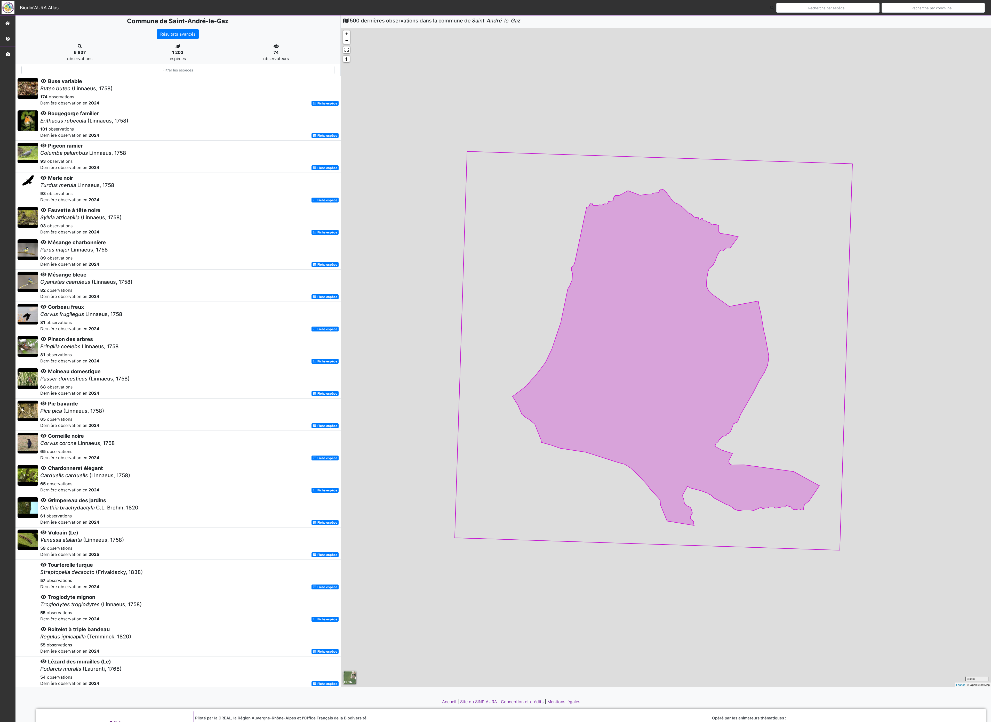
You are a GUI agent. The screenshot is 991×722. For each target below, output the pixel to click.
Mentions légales (563, 701)
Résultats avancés (177, 34)
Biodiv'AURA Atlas (39, 7)
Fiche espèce (327, 103)
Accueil (450, 701)
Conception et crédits (523, 701)
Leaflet (960, 685)
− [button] (346, 40)
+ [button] (346, 33)
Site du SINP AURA (479, 701)
